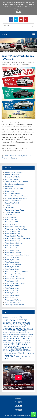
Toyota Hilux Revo (8, 342)
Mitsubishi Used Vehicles (14, 189)
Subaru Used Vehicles (13, 201)
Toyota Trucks (14, 349)
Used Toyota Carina (12, 260)
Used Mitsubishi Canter (13, 231)
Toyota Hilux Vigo (19, 342)
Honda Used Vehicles (12, 177)
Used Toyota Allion (12, 257)
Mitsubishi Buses (14, 332)
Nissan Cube (9, 191)
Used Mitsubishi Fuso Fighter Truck (17, 238)
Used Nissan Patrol (12, 245)
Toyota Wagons (9, 351)
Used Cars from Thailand (9, 353)
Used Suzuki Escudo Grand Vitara (17, 255)
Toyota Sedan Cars (17, 344)
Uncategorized (10, 217)
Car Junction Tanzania (15, 318)
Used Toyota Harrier (12, 267)
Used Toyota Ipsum (12, 276)
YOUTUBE (18, 406)
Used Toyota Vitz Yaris (13, 300)
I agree (18, 11)
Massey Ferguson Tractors (16, 331)
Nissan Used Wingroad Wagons (16, 196)
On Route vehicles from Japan (16, 198)
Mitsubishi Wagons (21, 334)
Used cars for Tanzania (9, 158)
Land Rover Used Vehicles (14, 184)
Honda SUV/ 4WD (12, 326)
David (20, 62)
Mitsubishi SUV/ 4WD (24, 332)
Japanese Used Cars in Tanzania (16, 182)
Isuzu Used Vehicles (12, 179)
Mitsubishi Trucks (9, 335)
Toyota (7, 205)
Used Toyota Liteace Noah (14, 279)
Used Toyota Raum (12, 288)
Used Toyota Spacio (12, 293)
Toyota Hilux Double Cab (21, 340)
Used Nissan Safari (11, 248)
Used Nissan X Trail (12, 250)
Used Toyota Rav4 (11, 290)
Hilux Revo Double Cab (11, 325)
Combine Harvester (12, 174)
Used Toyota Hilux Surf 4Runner (16, 271)
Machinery (9, 186)
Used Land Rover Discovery (15, 227)
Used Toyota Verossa (12, 295)
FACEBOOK (18, 398)
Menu (4, 34)
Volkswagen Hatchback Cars (15, 359)
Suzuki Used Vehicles (12, 203)
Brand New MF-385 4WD (14, 172)
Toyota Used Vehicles (12, 212)
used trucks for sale (16, 357)
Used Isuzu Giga (11, 224)
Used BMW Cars (11, 219)
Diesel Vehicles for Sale (12, 156)
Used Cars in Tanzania (18, 354)
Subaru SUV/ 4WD (20, 337)
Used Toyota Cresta (12, 262)
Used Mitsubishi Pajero (13, 241)
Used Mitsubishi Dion (12, 234)
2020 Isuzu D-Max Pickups (10, 317)
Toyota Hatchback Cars (19, 338)
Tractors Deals (10, 215)
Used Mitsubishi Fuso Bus (14, 236)
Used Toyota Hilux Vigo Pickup (18, 64)
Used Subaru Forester (13, 253)
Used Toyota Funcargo (13, 264)
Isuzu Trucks (22, 326)
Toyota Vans (24, 349)
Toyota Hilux (9, 208)
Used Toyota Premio (12, 286)
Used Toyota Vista (11, 298)
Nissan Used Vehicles (12, 193)
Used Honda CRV (11, 222)
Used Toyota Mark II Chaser (15, 283)
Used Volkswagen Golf (13, 302)
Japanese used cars (16, 328)
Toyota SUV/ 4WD (27, 156)
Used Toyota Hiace (12, 269)
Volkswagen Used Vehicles (14, 305)
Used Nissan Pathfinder (13, 243)
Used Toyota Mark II (12, 281)
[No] (34, 7)
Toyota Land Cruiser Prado (14, 210)
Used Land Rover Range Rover (16, 229)
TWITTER (18, 402)
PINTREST (18, 410)
